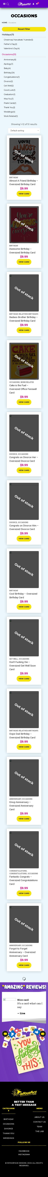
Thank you (8, 1133)
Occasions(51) (9, 54)
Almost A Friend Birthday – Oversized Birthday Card (23, 182)
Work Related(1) (11, 116)
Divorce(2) (8, 81)
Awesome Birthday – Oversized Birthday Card (22, 250)
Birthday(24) (9, 73)
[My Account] (33, 4)
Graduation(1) (9, 94)
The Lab (39, 1131)
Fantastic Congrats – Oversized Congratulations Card (23, 880)
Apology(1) (8, 64)
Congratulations (18, 874)
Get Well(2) (8, 86)
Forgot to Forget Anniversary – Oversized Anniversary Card (22, 952)
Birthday (9, 1119)
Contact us (39, 1122)
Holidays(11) (8, 34)
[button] (43, 1034)
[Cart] (37, 4)
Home (4, 23)
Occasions (33, 874)
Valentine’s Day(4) (11, 48)
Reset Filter (24, 29)
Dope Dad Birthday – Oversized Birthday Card (22, 735)
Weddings (8, 1138)
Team (39, 1126)
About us (39, 1117)
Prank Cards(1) (10, 103)
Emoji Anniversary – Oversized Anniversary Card (21, 806)
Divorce (8, 1128)
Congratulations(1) (11, 77)
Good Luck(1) (9, 90)
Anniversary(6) (10, 59)
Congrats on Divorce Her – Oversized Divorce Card (23, 459)
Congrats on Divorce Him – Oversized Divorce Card (24, 527)
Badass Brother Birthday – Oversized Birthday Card (23, 319)
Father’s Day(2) (10, 44)
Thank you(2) (9, 107)
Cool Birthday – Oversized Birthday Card (23, 595)
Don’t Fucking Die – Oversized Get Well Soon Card (22, 666)
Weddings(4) (9, 112)
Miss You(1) (8, 99)
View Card (24, 194)
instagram (24, 1154)
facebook (24, 1151)
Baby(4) (7, 68)
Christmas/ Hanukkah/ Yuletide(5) (18, 40)
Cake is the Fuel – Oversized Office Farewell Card (23, 389)
